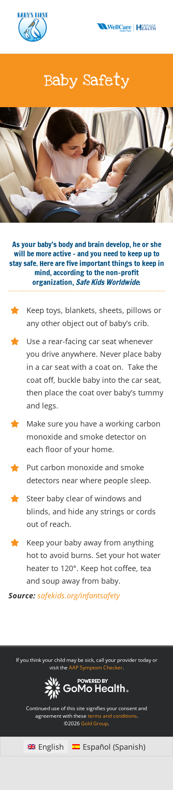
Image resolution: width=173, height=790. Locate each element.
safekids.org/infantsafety (78, 595)
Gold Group (94, 723)
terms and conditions (112, 715)
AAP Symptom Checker (96, 667)
